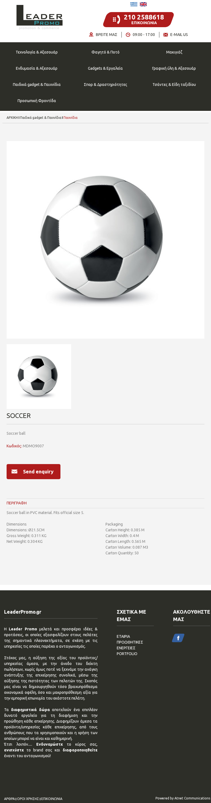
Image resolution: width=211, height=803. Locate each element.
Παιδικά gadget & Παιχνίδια (37, 84)
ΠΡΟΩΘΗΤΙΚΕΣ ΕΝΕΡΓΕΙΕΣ (130, 645)
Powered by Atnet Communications (183, 798)
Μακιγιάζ (174, 52)
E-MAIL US (179, 34)
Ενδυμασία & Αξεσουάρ (36, 68)
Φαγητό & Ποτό (105, 52)
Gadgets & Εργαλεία (105, 68)
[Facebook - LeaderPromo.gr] (178, 638)
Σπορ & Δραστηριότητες (105, 84)
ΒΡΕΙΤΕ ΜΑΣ (106, 34)
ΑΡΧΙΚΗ (12, 117)
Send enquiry (38, 471)
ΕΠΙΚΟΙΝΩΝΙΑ (51, 799)
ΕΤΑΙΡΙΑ (123, 636)
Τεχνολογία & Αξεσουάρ (37, 52)
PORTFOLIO (127, 654)
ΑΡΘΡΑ (9, 799)
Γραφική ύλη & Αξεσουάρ (174, 68)
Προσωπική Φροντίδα (37, 101)
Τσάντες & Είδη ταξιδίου (174, 84)
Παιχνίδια (70, 117)
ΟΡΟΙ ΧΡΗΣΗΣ (28, 799)
